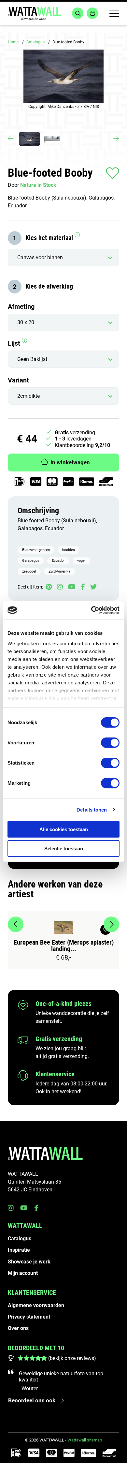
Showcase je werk (29, 1262)
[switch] (110, 743)
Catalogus (35, 42)
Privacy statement (29, 1317)
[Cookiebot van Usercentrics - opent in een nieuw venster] (91, 610)
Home (13, 42)
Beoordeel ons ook (31, 1400)
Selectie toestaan (63, 848)
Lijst (15, 343)
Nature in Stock (38, 185)
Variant (18, 380)
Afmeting (21, 306)
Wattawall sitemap (84, 1440)
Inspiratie (19, 1250)
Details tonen (92, 809)
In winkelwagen (70, 462)
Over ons (18, 1328)
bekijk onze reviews (72, 1358)
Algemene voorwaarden (36, 1305)
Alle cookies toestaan (63, 829)
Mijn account (23, 1273)
